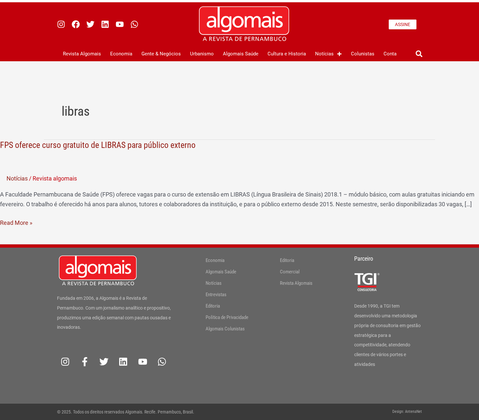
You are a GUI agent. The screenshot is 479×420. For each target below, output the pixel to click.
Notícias (324, 54)
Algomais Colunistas (225, 329)
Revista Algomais (82, 54)
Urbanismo (202, 54)
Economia (121, 54)
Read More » (16, 222)
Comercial (289, 272)
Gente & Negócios (161, 54)
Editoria (213, 306)
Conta (390, 54)
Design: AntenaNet (407, 411)
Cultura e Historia (287, 54)
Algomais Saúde (240, 54)
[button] (419, 54)
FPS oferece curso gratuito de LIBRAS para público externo (98, 145)
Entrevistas (216, 294)
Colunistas (362, 54)
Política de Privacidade (227, 317)
